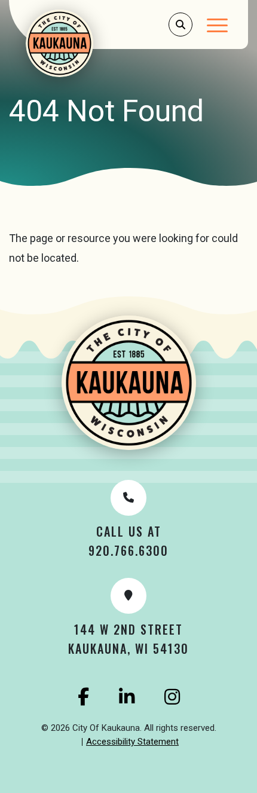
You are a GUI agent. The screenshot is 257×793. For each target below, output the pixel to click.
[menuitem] (132, 742)
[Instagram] (172, 697)
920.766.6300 (128, 550)
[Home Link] (75, 43)
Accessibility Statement (132, 741)
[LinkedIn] (126, 697)
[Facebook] (83, 697)
